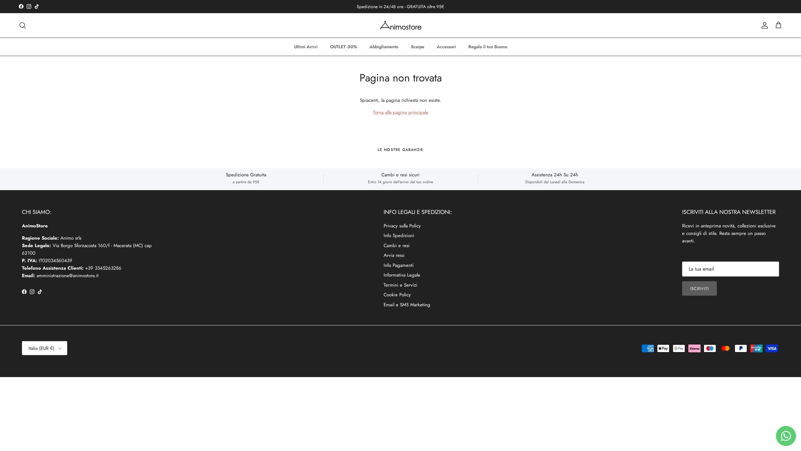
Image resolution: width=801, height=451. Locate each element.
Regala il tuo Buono (487, 47)
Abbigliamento (384, 47)
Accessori (446, 47)
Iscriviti (699, 289)
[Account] (763, 25)
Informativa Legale (402, 275)
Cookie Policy (397, 294)
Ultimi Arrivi (306, 47)
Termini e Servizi (400, 285)
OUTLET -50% (343, 47)
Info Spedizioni (399, 235)
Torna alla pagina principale (400, 112)
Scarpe (417, 47)
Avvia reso (394, 255)
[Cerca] (22, 25)
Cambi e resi (397, 245)
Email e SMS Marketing (407, 304)
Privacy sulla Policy (402, 225)
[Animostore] (400, 25)
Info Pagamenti (399, 265)
